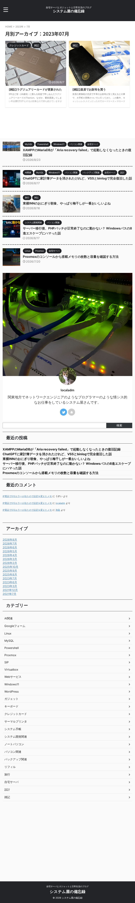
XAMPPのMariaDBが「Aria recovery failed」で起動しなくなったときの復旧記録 (62, 449)
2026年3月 (10, 559)
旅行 (7, 774)
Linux (7, 633)
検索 (119, 425)
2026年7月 (10, 543)
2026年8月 (10, 539)
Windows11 (11, 684)
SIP (6, 662)
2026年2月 (10, 563)
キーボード (11, 706)
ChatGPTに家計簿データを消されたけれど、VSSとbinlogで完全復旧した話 (77, 178)
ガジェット (11, 698)
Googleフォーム (14, 626)
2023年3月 (10, 586)
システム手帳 (12, 729)
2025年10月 (10, 567)
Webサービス (12, 676)
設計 (7, 789)
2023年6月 (10, 582)
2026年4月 (10, 555)
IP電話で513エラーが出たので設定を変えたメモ (27, 496)
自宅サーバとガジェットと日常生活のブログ (67, 886)
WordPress (11, 691)
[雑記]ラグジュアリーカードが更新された (35, 89)
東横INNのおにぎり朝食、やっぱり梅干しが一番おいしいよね (67, 203)
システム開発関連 (15, 736)
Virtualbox (11, 669)
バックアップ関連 (15, 759)
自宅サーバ (11, 782)
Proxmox (10, 655)
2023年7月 (10, 578)
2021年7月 (9, 594)
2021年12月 (10, 590)
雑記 (7, 797)
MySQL (9, 640)
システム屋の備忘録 (69, 11)
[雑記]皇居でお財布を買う (89, 89)
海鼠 (58, 510)
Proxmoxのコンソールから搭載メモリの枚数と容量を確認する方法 (71, 256)
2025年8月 (10, 574)
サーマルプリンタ (15, 721)
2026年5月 (10, 551)
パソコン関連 (12, 751)
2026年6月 (10, 547)
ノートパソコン (14, 744)
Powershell (11, 648)
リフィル (10, 767)
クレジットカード (15, 714)
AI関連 (8, 618)
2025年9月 (10, 570)
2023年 (19, 26)
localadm (60, 503)
